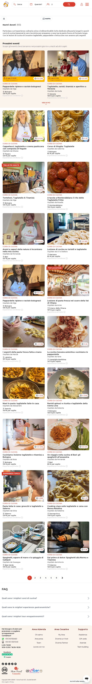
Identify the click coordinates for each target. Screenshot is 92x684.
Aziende (83, 643)
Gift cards (83, 639)
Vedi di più (46, 103)
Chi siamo (39, 635)
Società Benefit (31, 680)
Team (39, 643)
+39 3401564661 (11, 639)
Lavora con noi (39, 647)
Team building (82, 647)
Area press (39, 639)
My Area (61, 635)
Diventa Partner (61, 643)
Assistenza (83, 635)
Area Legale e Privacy (8, 682)
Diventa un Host (61, 639)
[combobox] (22, 4)
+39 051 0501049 (11, 642)
